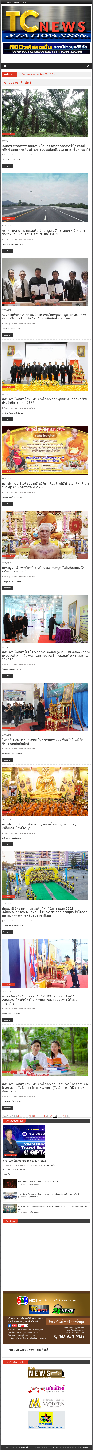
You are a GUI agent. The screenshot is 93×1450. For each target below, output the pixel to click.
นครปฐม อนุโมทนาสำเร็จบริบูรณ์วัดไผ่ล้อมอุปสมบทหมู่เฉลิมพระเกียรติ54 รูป (39, 826)
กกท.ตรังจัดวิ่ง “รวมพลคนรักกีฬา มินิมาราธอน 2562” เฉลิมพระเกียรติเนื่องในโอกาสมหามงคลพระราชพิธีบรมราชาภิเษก (40, 1000)
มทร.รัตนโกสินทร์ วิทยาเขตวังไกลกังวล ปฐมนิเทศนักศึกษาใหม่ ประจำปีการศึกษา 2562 (44, 401)
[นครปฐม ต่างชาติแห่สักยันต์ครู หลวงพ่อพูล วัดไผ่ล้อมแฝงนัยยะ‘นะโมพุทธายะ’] (45, 535)
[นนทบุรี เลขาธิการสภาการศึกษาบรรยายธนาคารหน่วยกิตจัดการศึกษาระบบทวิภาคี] (10, 1196)
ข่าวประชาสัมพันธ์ (8, 134)
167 (50, 1116)
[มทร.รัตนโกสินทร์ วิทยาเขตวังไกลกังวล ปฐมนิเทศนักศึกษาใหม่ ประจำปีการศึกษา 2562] (45, 366)
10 (30, 1116)
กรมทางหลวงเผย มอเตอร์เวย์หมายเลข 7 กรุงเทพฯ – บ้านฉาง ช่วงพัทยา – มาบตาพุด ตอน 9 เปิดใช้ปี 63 (43, 232)
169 (59, 1116)
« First (19, 1116)
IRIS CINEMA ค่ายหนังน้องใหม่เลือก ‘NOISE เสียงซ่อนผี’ (38, 1181)
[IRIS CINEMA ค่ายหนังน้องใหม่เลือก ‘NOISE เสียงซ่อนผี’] (10, 1183)
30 (38, 1116)
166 (45, 1116)
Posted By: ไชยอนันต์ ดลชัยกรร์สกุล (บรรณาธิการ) (19, 155)
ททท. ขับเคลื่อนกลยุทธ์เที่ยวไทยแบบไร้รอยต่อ (24, 1161)
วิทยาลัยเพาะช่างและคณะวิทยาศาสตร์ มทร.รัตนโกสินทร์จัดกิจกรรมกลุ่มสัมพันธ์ (42, 741)
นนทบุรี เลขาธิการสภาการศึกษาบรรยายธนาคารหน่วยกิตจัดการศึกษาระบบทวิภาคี (48, 1194)
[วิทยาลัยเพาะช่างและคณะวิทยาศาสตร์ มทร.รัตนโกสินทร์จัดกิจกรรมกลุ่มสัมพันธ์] (45, 707)
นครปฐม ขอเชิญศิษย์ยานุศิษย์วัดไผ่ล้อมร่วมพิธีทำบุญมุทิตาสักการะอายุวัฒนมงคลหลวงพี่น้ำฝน (45, 485)
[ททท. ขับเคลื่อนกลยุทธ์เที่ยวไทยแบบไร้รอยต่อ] (24, 1141)
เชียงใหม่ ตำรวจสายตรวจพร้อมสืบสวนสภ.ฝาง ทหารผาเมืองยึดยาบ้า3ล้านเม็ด (47, 74)
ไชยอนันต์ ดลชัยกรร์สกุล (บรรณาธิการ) (29, 1165)
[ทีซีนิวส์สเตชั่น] (5, 66)
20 (34, 1116)
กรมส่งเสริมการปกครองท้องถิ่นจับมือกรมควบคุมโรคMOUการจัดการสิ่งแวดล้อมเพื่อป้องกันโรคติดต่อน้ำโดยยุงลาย (44, 316)
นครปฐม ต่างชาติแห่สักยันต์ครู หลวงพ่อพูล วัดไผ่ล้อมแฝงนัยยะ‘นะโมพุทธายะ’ (43, 569)
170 (64, 1116)
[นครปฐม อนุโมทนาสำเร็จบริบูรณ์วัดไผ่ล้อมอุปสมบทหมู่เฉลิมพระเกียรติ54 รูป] (45, 791)
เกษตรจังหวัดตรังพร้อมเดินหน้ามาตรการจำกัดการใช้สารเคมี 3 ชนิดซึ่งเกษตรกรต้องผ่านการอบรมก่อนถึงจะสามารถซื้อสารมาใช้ (46, 147)
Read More (7, 1174)
